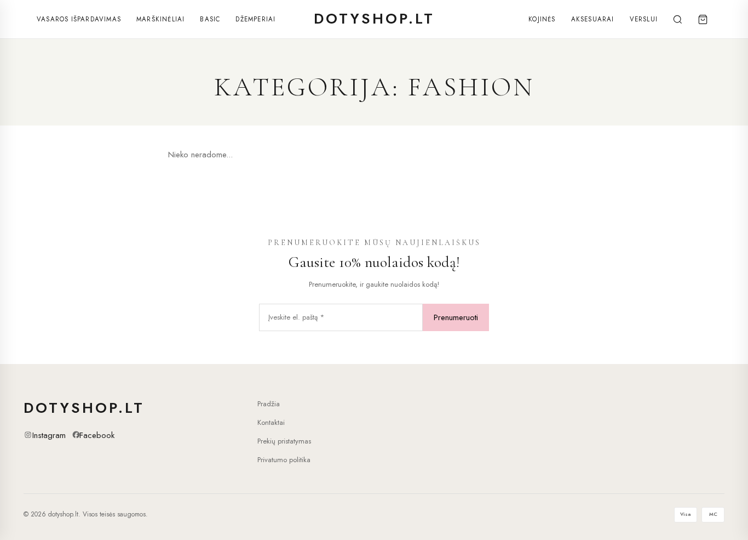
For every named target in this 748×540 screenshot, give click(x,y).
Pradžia (268, 404)
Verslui (644, 19)
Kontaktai (271, 422)
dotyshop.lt (374, 18)
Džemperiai (255, 19)
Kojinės (541, 19)
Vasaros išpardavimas (79, 19)
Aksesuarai (592, 19)
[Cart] (702, 19)
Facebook (97, 435)
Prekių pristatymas (284, 441)
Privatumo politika (283, 459)
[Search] (677, 19)
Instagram (49, 435)
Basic (210, 19)
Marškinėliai (160, 19)
